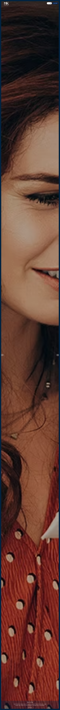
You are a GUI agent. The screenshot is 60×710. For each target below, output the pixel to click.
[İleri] (57, 355)
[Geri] (2, 355)
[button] (55, 3)
